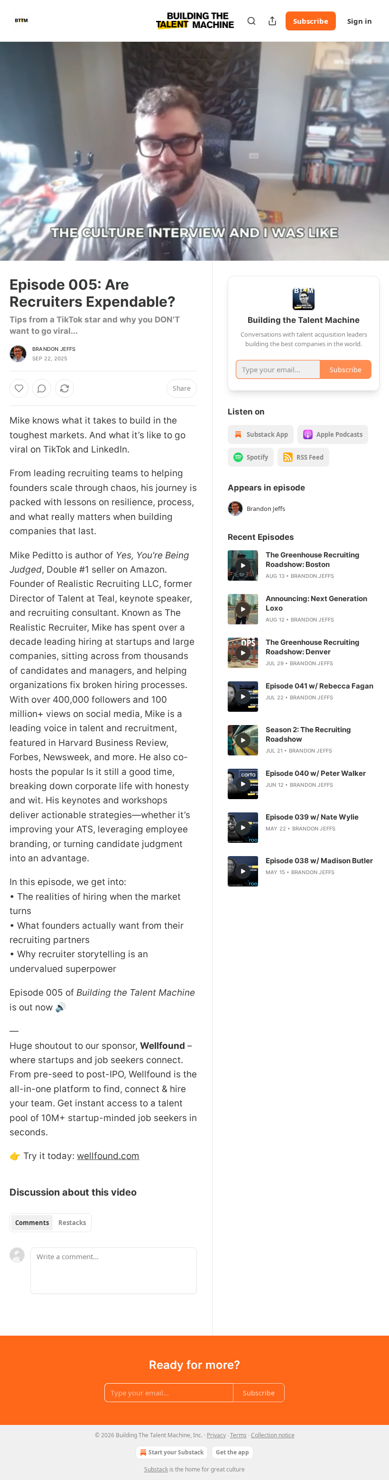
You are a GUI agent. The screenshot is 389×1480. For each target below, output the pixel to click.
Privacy (216, 1435)
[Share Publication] (272, 20)
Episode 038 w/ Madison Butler (319, 860)
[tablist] (50, 1222)
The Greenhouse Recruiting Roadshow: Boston (313, 559)
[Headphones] (18, 161)
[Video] (18, 141)
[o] (242, 565)
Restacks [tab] (72, 1222)
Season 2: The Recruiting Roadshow (308, 734)
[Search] (251, 20)
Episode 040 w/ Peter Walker (316, 773)
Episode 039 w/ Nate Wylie (312, 816)
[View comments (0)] (369, 151)
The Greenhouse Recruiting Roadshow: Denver (313, 647)
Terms (238, 1435)
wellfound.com (108, 1155)
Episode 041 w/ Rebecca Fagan (319, 685)
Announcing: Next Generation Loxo (316, 603)
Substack (156, 1469)
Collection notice (273, 1435)
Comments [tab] (32, 1222)
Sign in (359, 21)
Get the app (232, 1452)
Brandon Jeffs (54, 349)
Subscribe (310, 21)
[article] (303, 565)
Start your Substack (176, 1452)
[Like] (18, 388)
